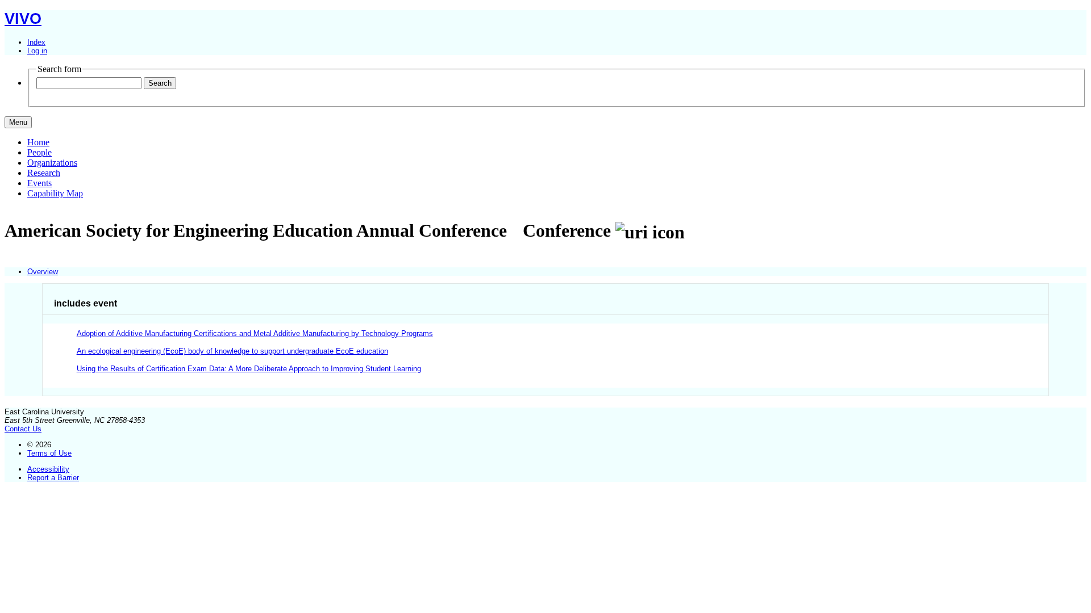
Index (36, 42)
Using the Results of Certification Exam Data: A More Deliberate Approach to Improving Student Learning (249, 368)
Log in (37, 51)
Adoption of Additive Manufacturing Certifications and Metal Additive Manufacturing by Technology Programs (255, 333)
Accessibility (48, 469)
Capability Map (55, 193)
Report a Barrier (53, 477)
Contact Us (23, 429)
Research (43, 173)
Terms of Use (49, 453)
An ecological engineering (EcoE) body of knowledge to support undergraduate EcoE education (232, 351)
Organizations (52, 162)
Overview (42, 271)
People (39, 152)
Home (38, 142)
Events (39, 183)
